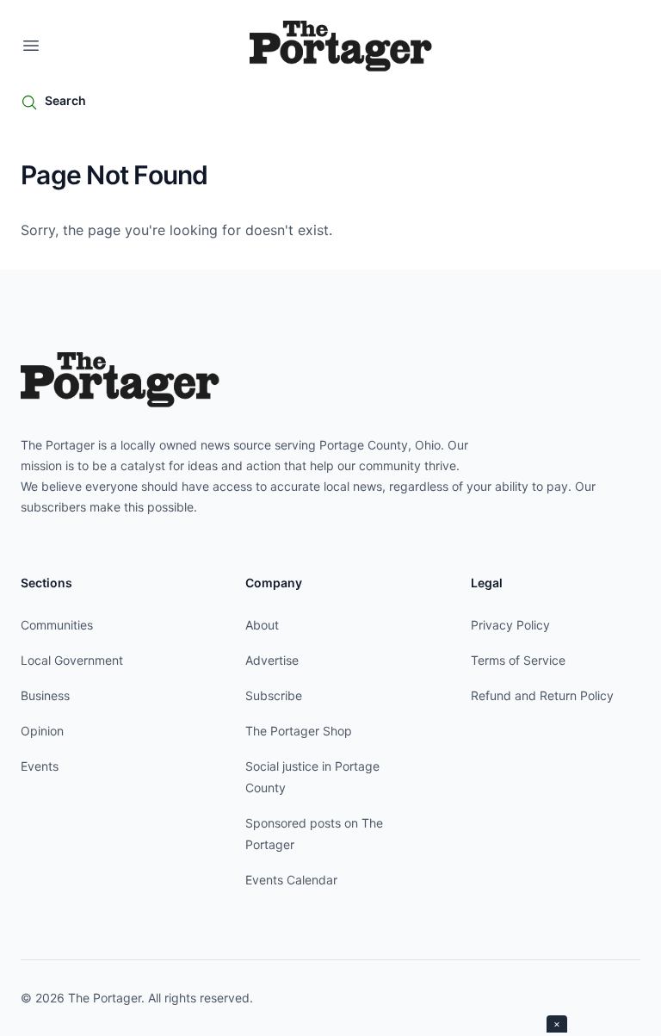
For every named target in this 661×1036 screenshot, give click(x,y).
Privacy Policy (510, 624)
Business (45, 695)
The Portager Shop (298, 730)
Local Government (72, 660)
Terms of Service (518, 660)
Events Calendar (291, 879)
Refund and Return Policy (542, 695)
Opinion (42, 730)
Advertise (272, 660)
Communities (57, 624)
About (262, 624)
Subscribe (273, 695)
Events (40, 766)
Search (65, 100)
